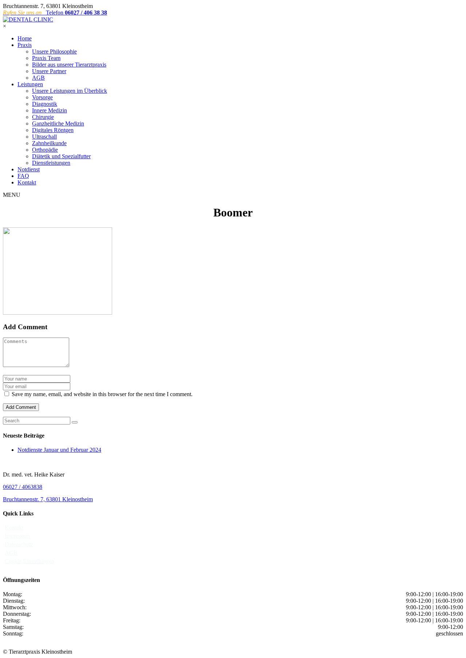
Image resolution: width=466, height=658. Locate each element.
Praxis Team (46, 58)
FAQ (23, 176)
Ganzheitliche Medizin (58, 123)
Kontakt (26, 182)
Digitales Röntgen (53, 130)
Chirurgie (43, 117)
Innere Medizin (49, 110)
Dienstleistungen (51, 163)
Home (24, 38)
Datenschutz (19, 544)
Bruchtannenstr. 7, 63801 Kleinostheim (48, 499)
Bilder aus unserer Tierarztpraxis (69, 64)
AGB (38, 78)
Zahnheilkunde (49, 143)
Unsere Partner (49, 71)
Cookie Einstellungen (29, 561)
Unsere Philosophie (54, 51)
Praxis (24, 45)
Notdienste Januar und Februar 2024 (59, 450)
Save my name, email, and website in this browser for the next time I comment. (102, 394)
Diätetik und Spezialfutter (61, 156)
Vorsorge (42, 97)
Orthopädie (45, 150)
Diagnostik (44, 104)
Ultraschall (44, 136)
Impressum (17, 536)
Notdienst (28, 169)
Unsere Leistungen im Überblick (69, 91)
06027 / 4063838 (22, 487)
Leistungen (30, 84)
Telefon (55, 12)
